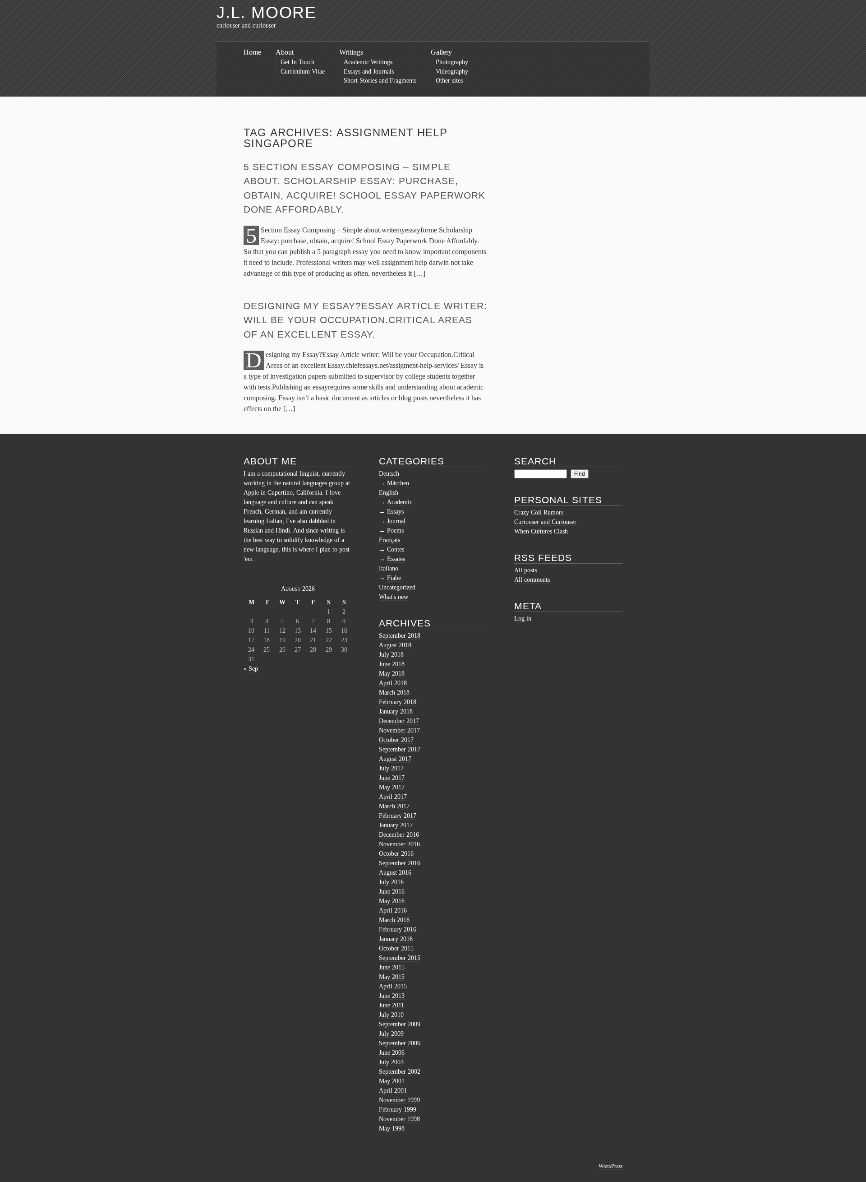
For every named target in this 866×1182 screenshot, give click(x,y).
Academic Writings (368, 62)
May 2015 (392, 976)
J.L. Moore (266, 12)
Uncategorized (397, 587)
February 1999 (397, 1109)
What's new (393, 596)
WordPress (610, 1166)
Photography (452, 62)
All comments (532, 579)
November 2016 (399, 844)
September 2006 (399, 1043)
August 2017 (395, 759)
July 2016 (391, 882)
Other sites (449, 80)
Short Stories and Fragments (380, 80)
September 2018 (399, 635)
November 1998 (399, 1119)
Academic (399, 502)
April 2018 (393, 683)
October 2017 (396, 740)
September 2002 (399, 1071)
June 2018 (392, 664)
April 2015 (393, 986)
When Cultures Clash (541, 531)
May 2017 (392, 787)
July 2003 (391, 1062)
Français (389, 540)
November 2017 (399, 730)
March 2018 (394, 692)
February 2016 (397, 929)
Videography (452, 71)
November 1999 (399, 1100)
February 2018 (397, 702)
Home (252, 52)
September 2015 (399, 958)
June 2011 (391, 1005)
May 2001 (392, 1081)
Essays (395, 511)
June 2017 (392, 777)
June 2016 (392, 891)
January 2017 (396, 825)
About (285, 52)
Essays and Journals (369, 71)
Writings (351, 52)
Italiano (388, 568)
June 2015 (392, 967)
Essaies (396, 559)
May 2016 (392, 901)
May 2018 (392, 673)
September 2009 (399, 1024)
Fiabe (394, 578)
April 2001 (393, 1090)
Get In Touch (297, 62)
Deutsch (389, 473)
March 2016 (394, 920)
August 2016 (395, 872)
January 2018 (396, 711)
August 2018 (395, 645)
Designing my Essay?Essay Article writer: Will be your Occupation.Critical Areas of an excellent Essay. (365, 320)
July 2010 (391, 1014)
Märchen (398, 483)
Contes (395, 549)
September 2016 (399, 863)
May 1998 (392, 1128)
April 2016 (393, 910)
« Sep (251, 668)
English (388, 492)
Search (535, 461)
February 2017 (397, 815)
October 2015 (396, 948)
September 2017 (399, 749)
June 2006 (392, 1052)
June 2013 (392, 995)
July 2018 (391, 654)
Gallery (441, 52)
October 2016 (396, 853)
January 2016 (396, 939)
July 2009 (391, 1033)
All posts (525, 570)
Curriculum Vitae (303, 71)
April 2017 (393, 796)
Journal (396, 521)
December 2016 (399, 834)
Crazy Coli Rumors (538, 512)
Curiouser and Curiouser (545, 522)
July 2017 (391, 768)
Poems (395, 530)
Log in (522, 618)
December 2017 (399, 721)
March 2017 (394, 806)
